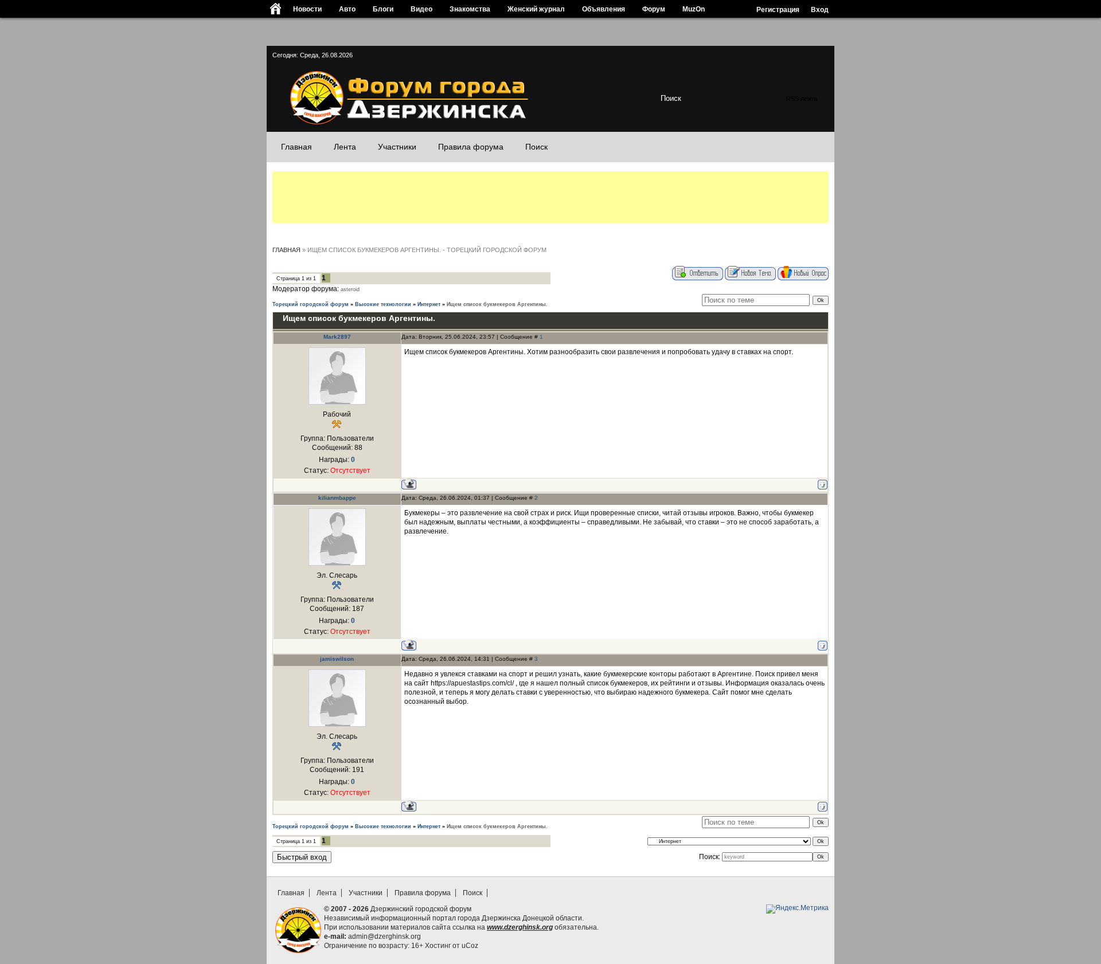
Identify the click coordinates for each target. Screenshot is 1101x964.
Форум (653, 9)
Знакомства (470, 9)
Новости (307, 9)
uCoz (470, 946)
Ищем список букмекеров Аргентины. (497, 304)
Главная (286, 249)
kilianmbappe (337, 498)
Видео (421, 9)
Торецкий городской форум (310, 304)
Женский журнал (536, 9)
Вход (820, 9)
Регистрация (777, 9)
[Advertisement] (550, 197)
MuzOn (693, 9)
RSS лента (801, 98)
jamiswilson (337, 659)
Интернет (428, 304)
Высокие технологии (383, 304)
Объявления (603, 9)
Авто (347, 9)
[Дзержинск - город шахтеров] (405, 122)
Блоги (383, 9)
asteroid (350, 289)
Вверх (822, 871)
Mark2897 (337, 337)
